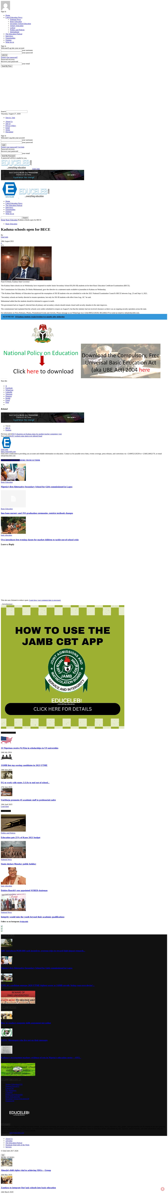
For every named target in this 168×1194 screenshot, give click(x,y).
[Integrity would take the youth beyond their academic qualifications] (13, 910)
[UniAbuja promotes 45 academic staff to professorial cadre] (6, 795)
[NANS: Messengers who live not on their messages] (6, 1036)
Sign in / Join (10, 118)
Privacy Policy (10, 126)
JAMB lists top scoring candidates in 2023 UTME (24, 765)
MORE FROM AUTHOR (30, 460)
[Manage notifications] (162, 1189)
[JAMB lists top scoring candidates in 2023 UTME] (6, 761)
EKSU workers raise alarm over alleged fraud (25, 436)
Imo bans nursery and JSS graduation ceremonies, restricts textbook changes (37, 513)
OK (3, 1155)
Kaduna (8, 430)
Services (8, 1147)
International (14, 32)
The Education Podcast (13, 34)
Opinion (8, 40)
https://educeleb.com (8, 452)
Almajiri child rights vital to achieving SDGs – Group (26, 1170)
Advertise (8, 1141)
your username (27, 50)
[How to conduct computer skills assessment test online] (6, 1018)
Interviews (9, 36)
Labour (12, 28)
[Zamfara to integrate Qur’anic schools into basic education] (6, 1183)
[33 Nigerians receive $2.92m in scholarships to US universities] (6, 744)
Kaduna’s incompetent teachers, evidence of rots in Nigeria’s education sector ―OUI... (41, 1057)
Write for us (9, 42)
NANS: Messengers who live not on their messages (24, 1040)
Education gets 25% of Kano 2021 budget (20, 837)
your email (26, 64)
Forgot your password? (9, 57)
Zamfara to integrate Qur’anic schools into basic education (28, 1187)
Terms (7, 130)
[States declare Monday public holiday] (13, 857)
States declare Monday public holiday (18, 864)
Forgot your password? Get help (12, 147)
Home (7, 15)
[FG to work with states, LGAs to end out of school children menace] (6, 778)
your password (27, 53)
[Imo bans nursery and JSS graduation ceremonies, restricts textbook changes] (13, 507)
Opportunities (10, 38)
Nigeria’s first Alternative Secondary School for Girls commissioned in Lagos (36, 487)
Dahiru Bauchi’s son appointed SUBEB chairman (24, 890)
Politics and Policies (17, 30)
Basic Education (16, 22)
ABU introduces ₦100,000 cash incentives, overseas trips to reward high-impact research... (43, 951)
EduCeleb (4, 237)
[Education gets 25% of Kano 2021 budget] (13, 831)
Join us (8, 124)
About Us (9, 122)
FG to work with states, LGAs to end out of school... (25, 782)
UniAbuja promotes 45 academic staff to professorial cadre (28, 800)
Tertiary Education (16, 26)
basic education (6, 535)
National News (15, 19)
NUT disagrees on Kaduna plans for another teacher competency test (37, 434)
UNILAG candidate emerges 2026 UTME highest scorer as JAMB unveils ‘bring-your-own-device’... (48, 985)
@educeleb (24, 922)
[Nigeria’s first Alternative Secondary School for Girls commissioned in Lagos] (13, 480)
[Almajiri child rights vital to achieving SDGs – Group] (6, 1166)
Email (7, 128)
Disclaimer (9, 132)
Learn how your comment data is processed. (45, 600)
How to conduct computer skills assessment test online (26, 1023)
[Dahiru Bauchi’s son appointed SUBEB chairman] (13, 884)
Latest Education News (13, 17)
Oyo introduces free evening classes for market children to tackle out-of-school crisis (40, 539)
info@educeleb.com (16, 1133)
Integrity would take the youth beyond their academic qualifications (32, 917)
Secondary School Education (20, 24)
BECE (7, 428)
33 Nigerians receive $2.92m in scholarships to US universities (29, 748)
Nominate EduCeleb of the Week (17, 1145)
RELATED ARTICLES (10, 460)
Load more (5, 806)
